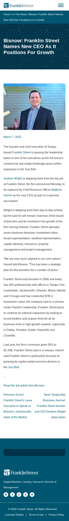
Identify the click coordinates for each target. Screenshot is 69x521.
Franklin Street (21, 152)
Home (7, 14)
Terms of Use (36, 514)
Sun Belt (13, 367)
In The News (19, 14)
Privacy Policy (56, 514)
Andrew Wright (13, 178)
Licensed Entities (15, 514)
